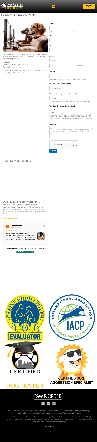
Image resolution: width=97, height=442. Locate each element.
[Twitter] (54, 403)
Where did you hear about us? (60, 84)
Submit (53, 151)
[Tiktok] (48, 403)
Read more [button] (9, 242)
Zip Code (53, 72)
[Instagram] (43, 403)
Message (53, 124)
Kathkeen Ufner (16, 226)
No (53, 113)
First (50, 31)
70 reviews (41, 248)
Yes (53, 109)
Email (51, 36)
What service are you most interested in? (63, 94)
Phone (51, 46)
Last (74, 31)
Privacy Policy (49, 426)
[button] (53, 6)
